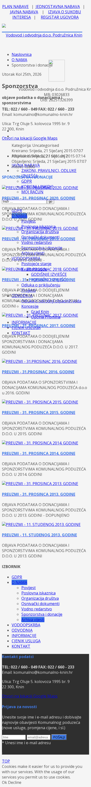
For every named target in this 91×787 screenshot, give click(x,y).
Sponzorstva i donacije (41, 614)
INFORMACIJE (24, 322)
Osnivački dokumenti (40, 603)
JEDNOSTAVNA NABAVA (58, 6)
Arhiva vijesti (32, 619)
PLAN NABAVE (15, 6)
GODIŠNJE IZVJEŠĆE (49, 274)
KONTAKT (21, 333)
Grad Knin (40, 311)
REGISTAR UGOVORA (60, 17)
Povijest (28, 587)
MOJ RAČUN (32, 192)
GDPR (26, 181)
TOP (6, 761)
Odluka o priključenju (40, 285)
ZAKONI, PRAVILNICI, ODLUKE (48, 170)
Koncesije (30, 306)
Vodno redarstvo (36, 242)
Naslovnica (22, 54)
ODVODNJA (22, 630)
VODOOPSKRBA (26, 625)
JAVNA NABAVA (24, 12)
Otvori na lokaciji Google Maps (30, 138)
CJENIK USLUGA (26, 641)
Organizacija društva (40, 231)
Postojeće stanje (36, 263)
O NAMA (19, 59)
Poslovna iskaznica (38, 593)
